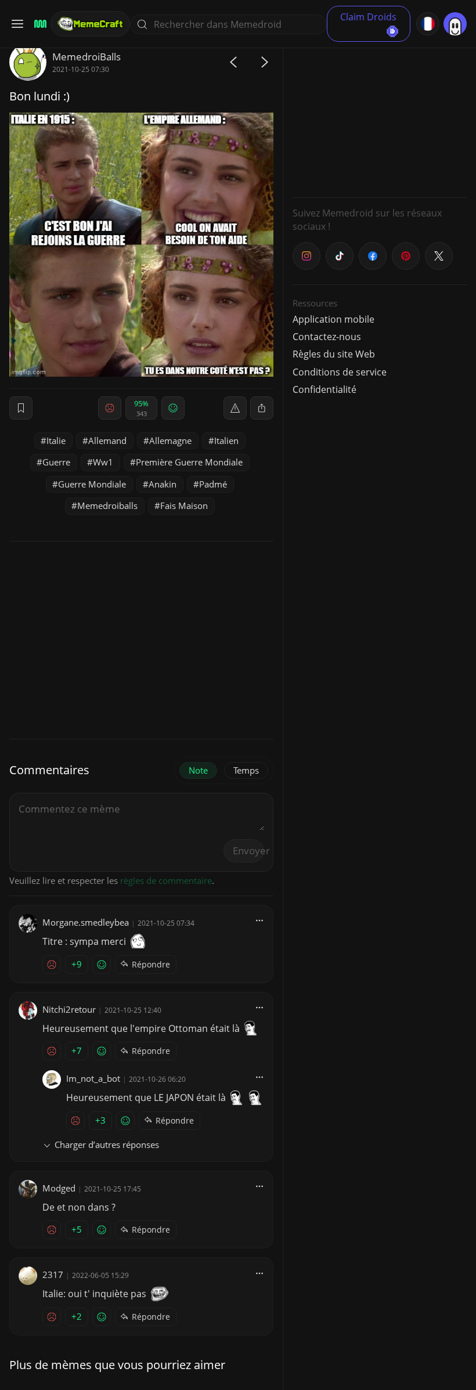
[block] (261, 408)
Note (198, 770)
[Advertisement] (380, 116)
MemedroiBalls (86, 56)
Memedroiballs (107, 505)
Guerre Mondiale (92, 484)
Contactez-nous (327, 336)
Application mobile (333, 319)
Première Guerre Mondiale (189, 462)
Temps (246, 770)
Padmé (213, 484)
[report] (235, 408)
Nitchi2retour (69, 1009)
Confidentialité (324, 389)
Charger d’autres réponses (107, 1144)
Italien (226, 440)
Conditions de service (340, 372)
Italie (56, 440)
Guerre (56, 462)
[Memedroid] (39, 24)
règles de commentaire (166, 880)
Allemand (107, 440)
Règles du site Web (334, 354)
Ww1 (103, 462)
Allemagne (170, 440)
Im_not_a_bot (93, 1078)
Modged (59, 1188)
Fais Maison (184, 505)
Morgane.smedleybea (85, 922)
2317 (53, 1274)
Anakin (162, 484)
